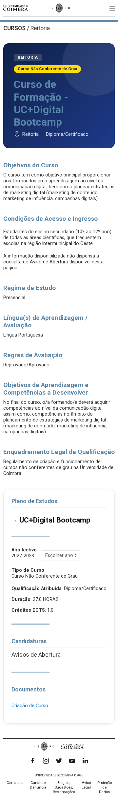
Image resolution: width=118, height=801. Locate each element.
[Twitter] (59, 760)
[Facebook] (32, 760)
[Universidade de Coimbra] (15, 8)
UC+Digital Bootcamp (54, 520)
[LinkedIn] (85, 760)
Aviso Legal (86, 785)
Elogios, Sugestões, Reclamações (64, 787)
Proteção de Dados (104, 787)
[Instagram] (45, 760)
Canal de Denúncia (38, 785)
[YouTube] (72, 760)
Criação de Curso (29, 706)
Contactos (15, 783)
